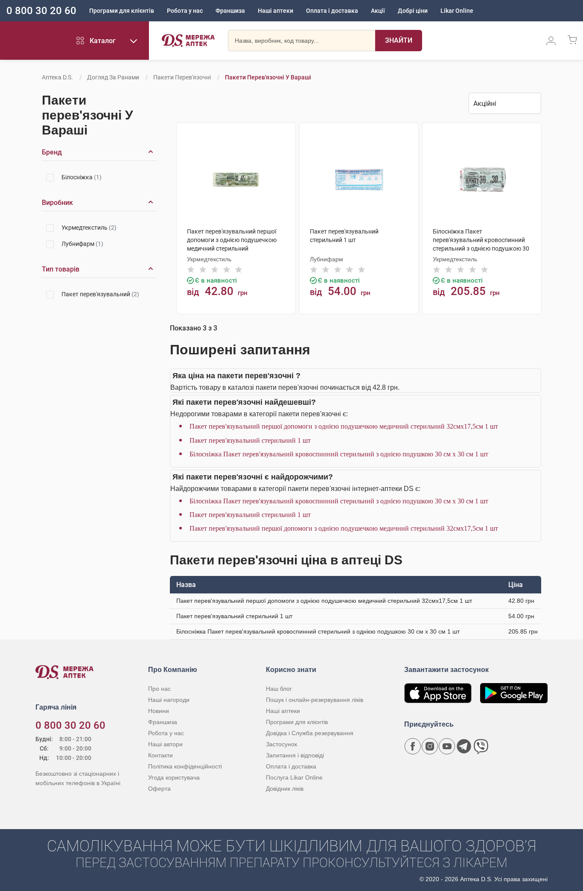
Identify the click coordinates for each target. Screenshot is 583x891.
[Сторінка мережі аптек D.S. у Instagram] (429, 746)
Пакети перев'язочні (182, 77)
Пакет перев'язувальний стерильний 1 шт (250, 440)
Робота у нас (185, 10)
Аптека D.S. (57, 77)
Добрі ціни (413, 10)
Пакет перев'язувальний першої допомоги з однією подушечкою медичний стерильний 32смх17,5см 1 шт (343, 426)
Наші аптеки (275, 10)
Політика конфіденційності (185, 766)
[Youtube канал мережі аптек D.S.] (446, 746)
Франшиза (230, 10)
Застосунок (281, 744)
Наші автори (165, 744)
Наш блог (279, 688)
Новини (158, 710)
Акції (378, 10)
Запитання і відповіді (295, 755)
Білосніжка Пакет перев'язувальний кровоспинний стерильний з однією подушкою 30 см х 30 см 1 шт (338, 454)
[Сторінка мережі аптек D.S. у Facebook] (412, 746)
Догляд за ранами (113, 77)
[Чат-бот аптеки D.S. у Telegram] (463, 746)
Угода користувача (174, 777)
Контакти (160, 755)
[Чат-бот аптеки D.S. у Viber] (481, 746)
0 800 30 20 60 (41, 11)
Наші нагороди (168, 699)
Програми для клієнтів (121, 10)
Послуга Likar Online (294, 777)
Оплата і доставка (332, 10)
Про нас (159, 688)
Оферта (159, 788)
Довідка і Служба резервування (309, 733)
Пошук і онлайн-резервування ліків (314, 699)
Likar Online (456, 10)
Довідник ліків (284, 788)
